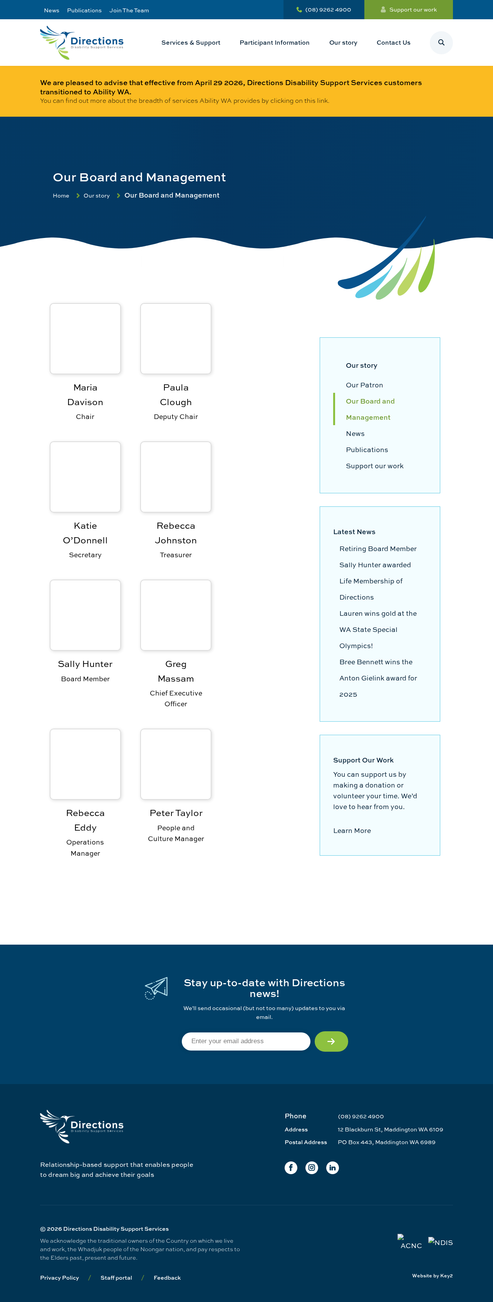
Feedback (167, 1278)
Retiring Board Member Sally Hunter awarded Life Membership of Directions (378, 573)
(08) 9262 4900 (328, 9)
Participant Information (275, 42)
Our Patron (364, 384)
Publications (84, 10)
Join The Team (129, 10)
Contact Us (394, 42)
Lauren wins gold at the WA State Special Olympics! (378, 629)
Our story (343, 42)
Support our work (413, 9)
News (51, 10)
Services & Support (190, 42)
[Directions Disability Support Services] (82, 42)
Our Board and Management (370, 409)
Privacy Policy (59, 1278)
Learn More (352, 830)
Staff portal (116, 1278)
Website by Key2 (432, 1275)
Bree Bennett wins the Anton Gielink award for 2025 (378, 678)
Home (61, 195)
